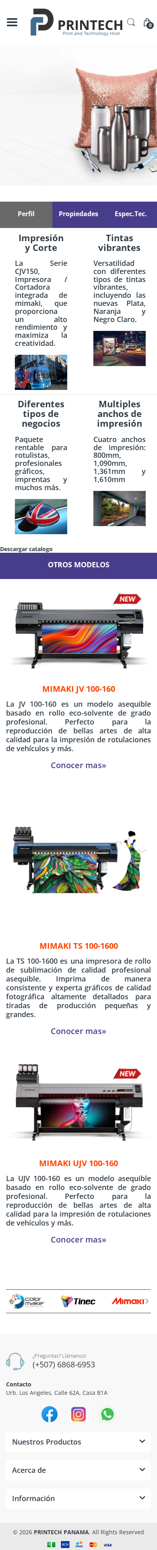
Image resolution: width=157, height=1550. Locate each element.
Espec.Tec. (131, 213)
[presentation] (10, 1301)
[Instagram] (78, 1414)
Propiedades (78, 213)
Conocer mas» (78, 765)
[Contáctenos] (78, 114)
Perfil (26, 213)
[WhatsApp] (107, 1414)
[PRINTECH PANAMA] (76, 22)
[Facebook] (49, 1414)
